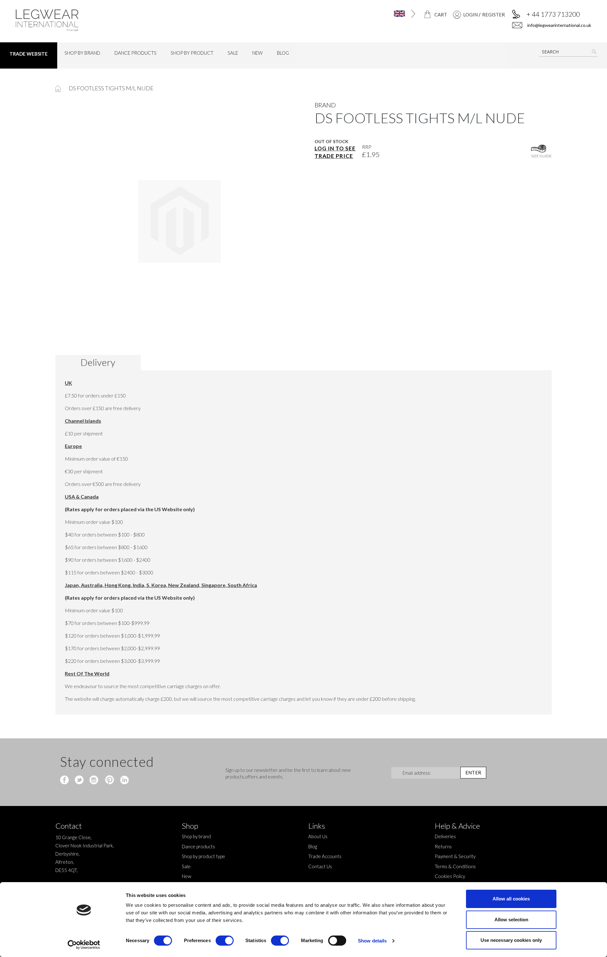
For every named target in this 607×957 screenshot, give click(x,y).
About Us (318, 836)
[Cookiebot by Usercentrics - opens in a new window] (84, 944)
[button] (381, 13)
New (186, 876)
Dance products (198, 846)
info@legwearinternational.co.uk (558, 25)
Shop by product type (203, 856)
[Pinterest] (109, 780)
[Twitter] (80, 780)
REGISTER (493, 14)
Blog (312, 846)
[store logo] (84, 20)
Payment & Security (455, 856)
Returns (443, 846)
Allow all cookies (511, 898)
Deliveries (445, 836)
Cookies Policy (450, 876)
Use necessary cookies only (511, 940)
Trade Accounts (324, 856)
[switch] (225, 941)
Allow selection (511, 919)
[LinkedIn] (123, 780)
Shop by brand (196, 836)
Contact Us (320, 866)
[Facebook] (65, 780)
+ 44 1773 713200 (553, 14)
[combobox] (568, 52)
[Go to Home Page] (58, 88)
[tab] (100, 362)
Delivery (98, 362)
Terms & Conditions (455, 866)
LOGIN (470, 14)
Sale (186, 866)
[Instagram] (94, 780)
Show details (372, 940)
